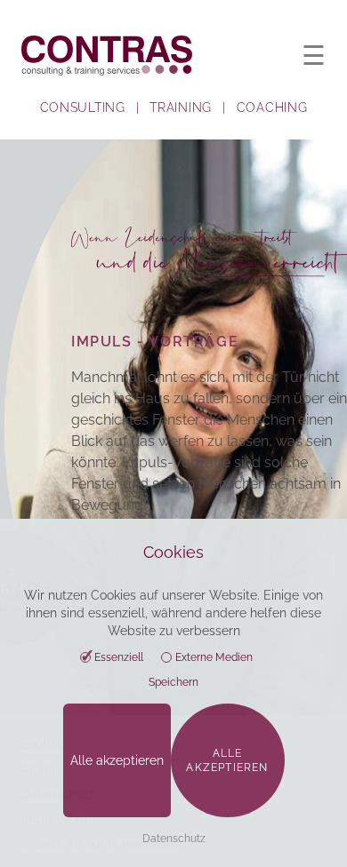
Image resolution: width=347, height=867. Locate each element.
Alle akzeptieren (117, 760)
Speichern (173, 682)
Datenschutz (174, 838)
